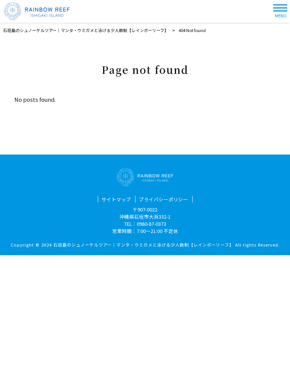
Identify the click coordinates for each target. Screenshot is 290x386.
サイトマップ (116, 199)
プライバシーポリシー (163, 199)
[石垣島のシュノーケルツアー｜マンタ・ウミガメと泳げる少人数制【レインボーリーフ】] (37, 11)
